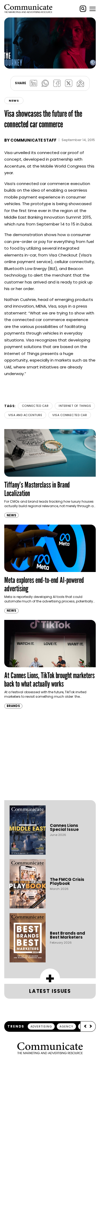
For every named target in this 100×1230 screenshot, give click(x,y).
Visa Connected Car (69, 415)
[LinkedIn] (33, 83)
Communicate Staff (33, 140)
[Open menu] (92, 9)
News (14, 100)
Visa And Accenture (25, 415)
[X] (68, 83)
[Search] (83, 9)
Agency (66, 1026)
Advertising (41, 1026)
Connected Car (35, 406)
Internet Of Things (75, 406)
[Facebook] (57, 83)
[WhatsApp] (45, 83)
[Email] (80, 83)
